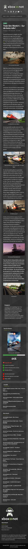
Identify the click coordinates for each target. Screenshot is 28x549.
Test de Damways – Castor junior (9, 499)
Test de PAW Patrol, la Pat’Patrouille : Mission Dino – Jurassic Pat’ (13, 495)
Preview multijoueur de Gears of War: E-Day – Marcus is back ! (14, 389)
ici (4, 41)
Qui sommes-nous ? (5, 529)
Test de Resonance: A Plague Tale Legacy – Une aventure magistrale (12, 426)
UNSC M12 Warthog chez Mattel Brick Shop (11, 393)
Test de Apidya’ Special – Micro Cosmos (11, 417)
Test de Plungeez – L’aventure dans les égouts (12, 481)
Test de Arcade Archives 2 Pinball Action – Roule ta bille (13, 438)
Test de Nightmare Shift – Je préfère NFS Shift (12, 485)
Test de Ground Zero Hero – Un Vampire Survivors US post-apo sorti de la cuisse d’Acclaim (13, 443)
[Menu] (5, 10)
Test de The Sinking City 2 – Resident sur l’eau (11, 451)
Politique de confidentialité (7, 527)
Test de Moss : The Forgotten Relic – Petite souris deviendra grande (12, 470)
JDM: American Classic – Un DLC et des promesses (13, 397)
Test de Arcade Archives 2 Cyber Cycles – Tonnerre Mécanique (13, 421)
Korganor (7, 305)
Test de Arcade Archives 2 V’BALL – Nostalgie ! (12, 435)
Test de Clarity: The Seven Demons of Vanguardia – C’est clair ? (13, 465)
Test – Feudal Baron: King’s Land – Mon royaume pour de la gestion (13, 490)
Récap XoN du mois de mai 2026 (9, 406)
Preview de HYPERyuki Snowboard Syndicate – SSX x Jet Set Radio (13, 402)
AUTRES (5, 23)
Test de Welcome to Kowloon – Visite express (11, 478)
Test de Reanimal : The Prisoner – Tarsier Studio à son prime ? (13, 459)
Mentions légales (5, 526)
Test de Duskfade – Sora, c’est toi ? (10, 455)
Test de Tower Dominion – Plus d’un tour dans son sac (13, 431)
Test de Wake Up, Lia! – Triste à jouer (10, 474)
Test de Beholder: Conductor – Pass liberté (11, 447)
